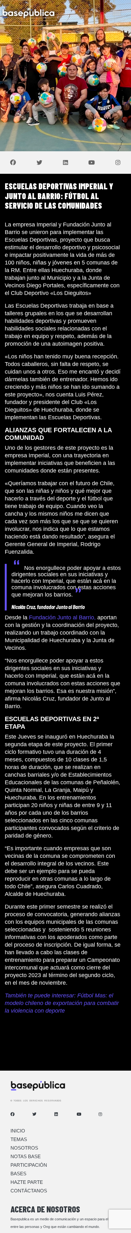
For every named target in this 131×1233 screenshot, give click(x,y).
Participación (28, 1165)
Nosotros (24, 1148)
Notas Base (25, 1156)
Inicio (17, 1130)
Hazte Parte (26, 1182)
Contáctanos (28, 1190)
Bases (18, 1173)
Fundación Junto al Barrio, (62, 617)
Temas (18, 1139)
